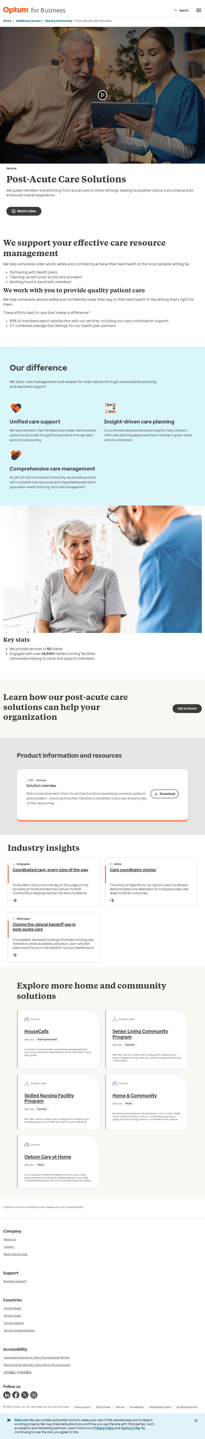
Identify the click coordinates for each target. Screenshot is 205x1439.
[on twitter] (24, 1395)
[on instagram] (33, 1395)
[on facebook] (15, 1395)
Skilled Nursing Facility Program (49, 1098)
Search (184, 10)
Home (7, 21)
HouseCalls (36, 1031)
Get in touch (187, 708)
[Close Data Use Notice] (196, 1420)
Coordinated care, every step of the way (50, 869)
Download (167, 794)
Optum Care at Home (47, 1157)
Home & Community (58, 21)
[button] (102, 95)
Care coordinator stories (133, 869)
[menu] (199, 10)
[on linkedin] (6, 1395)
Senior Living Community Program (140, 1034)
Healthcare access (28, 21)
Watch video (26, 211)
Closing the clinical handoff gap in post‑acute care (44, 927)
